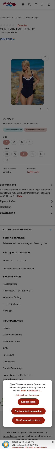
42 (24, 154)
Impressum (8, 355)
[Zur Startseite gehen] (9, 4)
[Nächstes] (47, 109)
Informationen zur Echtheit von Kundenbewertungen (17, 377)
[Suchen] (29, 4)
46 (41, 154)
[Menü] (23, 4)
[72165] (27, 82)
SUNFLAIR (33, 172)
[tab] (27, 190)
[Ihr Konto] (42, 4)
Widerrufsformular (11, 341)
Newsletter (8, 311)
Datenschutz (9, 361)
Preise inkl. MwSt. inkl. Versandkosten (20, 123)
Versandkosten (10, 436)
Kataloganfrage (10, 284)
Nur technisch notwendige (28, 411)
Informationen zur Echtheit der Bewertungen (29, 447)
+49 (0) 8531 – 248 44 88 (16, 252)
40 (15, 154)
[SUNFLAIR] (27, 39)
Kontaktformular (26, 268)
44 (32, 154)
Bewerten (22, 25)
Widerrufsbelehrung (12, 335)
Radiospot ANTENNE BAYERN (18, 291)
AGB (5, 348)
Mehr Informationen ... (31, 390)
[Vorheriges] (41, 109)
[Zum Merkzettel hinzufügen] (45, 57)
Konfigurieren (28, 402)
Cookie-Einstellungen (13, 368)
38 (6, 154)
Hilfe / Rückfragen (11, 304)
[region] (27, 82)
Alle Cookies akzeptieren (28, 420)
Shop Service (12, 276)
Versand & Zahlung (12, 297)
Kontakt (6, 328)
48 (6, 160)
